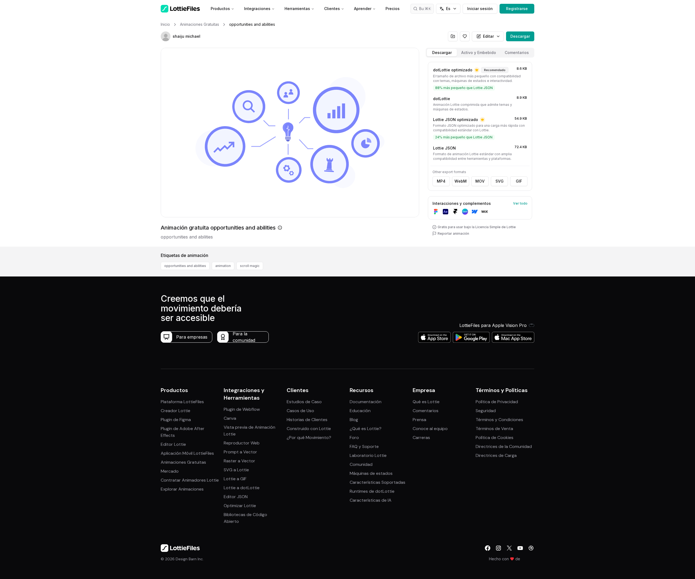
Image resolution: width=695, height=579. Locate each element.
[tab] (442, 52)
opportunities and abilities (185, 266)
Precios (393, 8)
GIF (519, 181)
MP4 (441, 181)
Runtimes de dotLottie (372, 491)
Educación (360, 410)
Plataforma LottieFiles (182, 402)
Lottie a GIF (235, 479)
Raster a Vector (239, 461)
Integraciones (257, 8)
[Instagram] (498, 548)
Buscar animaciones (426, 8)
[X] (509, 548)
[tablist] (480, 53)
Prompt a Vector (240, 452)
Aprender (362, 8)
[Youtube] (520, 548)
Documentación (365, 402)
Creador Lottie (175, 410)
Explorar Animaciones (182, 489)
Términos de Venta (494, 428)
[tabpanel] (480, 153)
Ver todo (520, 203)
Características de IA (370, 500)
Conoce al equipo (430, 428)
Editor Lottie (173, 444)
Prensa (419, 419)
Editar (488, 36)
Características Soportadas (377, 482)
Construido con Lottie (309, 428)
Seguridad (486, 410)
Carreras (421, 437)
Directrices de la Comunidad (504, 446)
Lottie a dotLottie (242, 488)
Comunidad (361, 464)
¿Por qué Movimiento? (309, 437)
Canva (230, 418)
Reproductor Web (242, 443)
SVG (499, 181)
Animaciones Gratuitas (183, 462)
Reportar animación (453, 233)
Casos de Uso (300, 410)
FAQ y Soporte (364, 446)
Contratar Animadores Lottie (190, 480)
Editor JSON (236, 497)
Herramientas (297, 8)
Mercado (170, 471)
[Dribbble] (531, 548)
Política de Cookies (494, 437)
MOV (480, 181)
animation (223, 266)
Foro (354, 437)
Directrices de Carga (496, 455)
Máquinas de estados (371, 473)
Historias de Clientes (307, 419)
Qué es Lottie (426, 402)
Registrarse (517, 8)
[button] (165, 36)
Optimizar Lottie (240, 505)
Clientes (332, 8)
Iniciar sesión (480, 8)
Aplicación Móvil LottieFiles (187, 453)
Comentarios (425, 410)
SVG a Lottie (236, 470)
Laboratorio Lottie (368, 455)
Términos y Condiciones (499, 419)
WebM (460, 181)
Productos (220, 8)
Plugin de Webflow (242, 409)
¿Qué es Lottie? (365, 428)
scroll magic (250, 266)
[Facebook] (487, 548)
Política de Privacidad (497, 402)
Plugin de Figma (176, 419)
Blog (354, 419)
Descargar (520, 36)
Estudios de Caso (304, 402)
